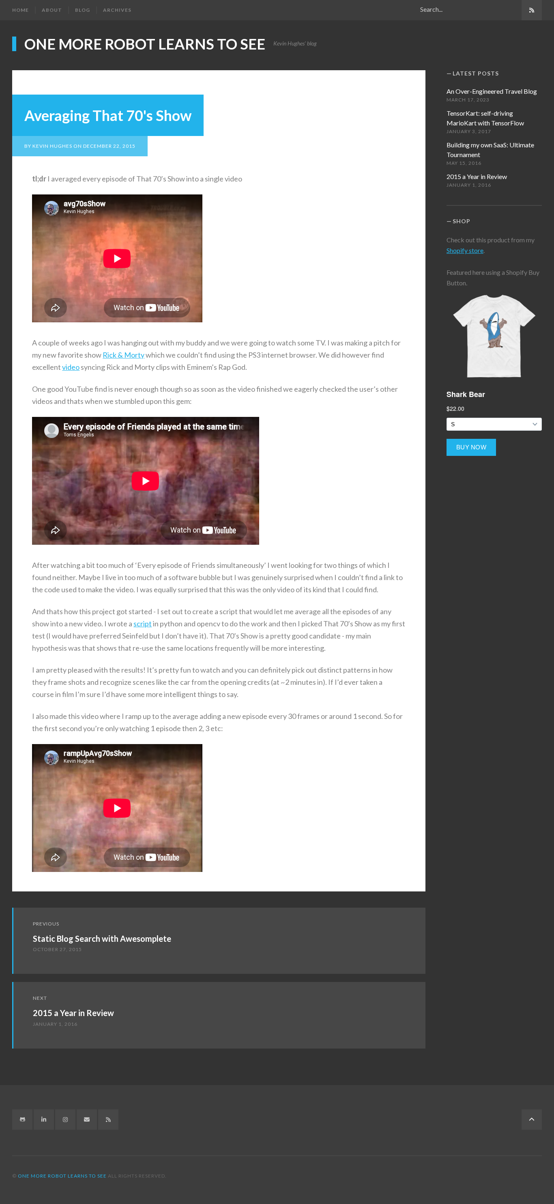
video (70, 366)
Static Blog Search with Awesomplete (102, 938)
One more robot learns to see (144, 44)
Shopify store (465, 250)
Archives (117, 10)
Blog (82, 10)
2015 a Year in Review (73, 1013)
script (142, 623)
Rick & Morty (123, 354)
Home (20, 10)
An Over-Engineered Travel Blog (492, 91)
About (52, 10)
